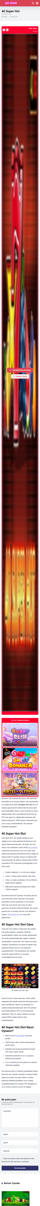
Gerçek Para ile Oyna (22, 370)
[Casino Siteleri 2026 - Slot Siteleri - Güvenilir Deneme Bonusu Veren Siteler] (11, 3)
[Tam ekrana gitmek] (7, 29)
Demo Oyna (21, 376)
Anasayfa (4, 16)
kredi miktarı (19, 1036)
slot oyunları (32, 847)
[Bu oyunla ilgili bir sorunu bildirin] (3, 29)
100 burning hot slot (14, 914)
